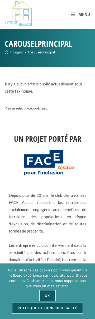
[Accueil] (6, 52)
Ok (47, 296)
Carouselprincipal (41, 52)
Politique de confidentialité (47, 308)
